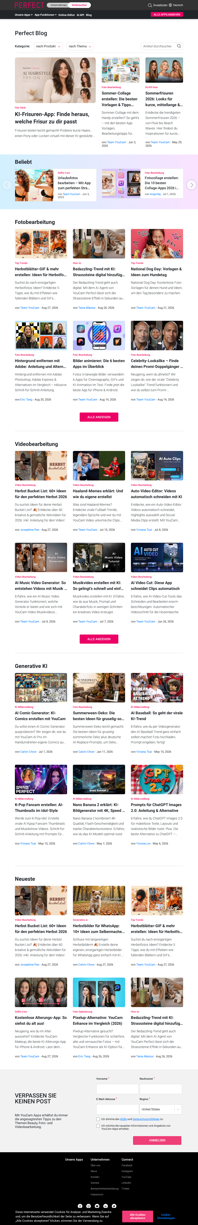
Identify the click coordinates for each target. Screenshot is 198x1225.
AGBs (123, 1119)
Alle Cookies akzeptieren (138, 1216)
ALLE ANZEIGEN (98, 417)
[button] (150, 5)
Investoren (160, 5)
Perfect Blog (31, 33)
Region (144, 1099)
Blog (89, 14)
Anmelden (157, 1140)
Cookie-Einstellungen (166, 1216)
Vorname (102, 1078)
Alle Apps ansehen (167, 14)
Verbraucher (79, 5)
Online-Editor (66, 14)
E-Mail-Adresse (105, 1099)
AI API (80, 14)
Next (186, 185)
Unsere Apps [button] (22, 14)
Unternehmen (59, 5)
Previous (12, 185)
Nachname (146, 1078)
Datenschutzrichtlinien (146, 1119)
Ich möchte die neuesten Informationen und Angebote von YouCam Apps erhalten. (136, 1127)
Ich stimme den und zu (132, 1119)
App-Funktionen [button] (44, 14)
